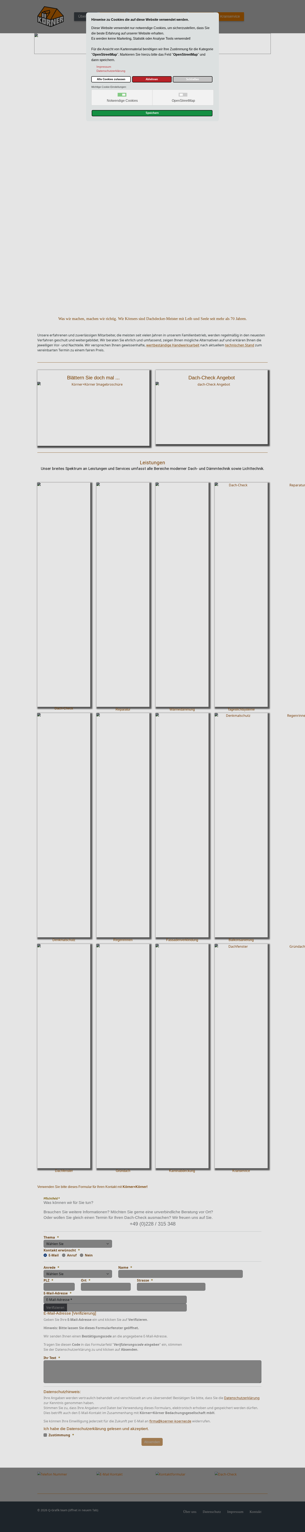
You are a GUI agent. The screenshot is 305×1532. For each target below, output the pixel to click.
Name (123, 1267)
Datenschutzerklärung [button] (110, 70)
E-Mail (54, 1255)
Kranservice (230, 16)
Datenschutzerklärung (242, 1398)
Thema (49, 1237)
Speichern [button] (152, 113)
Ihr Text (50, 1358)
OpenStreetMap (183, 100)
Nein (89, 1255)
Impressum (235, 1512)
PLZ (46, 1280)
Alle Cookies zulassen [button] (111, 79)
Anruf (72, 1255)
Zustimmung (59, 1435)
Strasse (143, 1280)
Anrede (49, 1267)
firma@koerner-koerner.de (170, 1421)
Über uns (85, 16)
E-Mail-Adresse (56, 1293)
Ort (84, 1280)
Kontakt (255, 1512)
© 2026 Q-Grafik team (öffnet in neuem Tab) (67, 1510)
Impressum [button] (103, 66)
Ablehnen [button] (152, 79)
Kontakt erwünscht (60, 1250)
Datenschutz (212, 1512)
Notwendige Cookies (122, 100)
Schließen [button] (192, 79)
